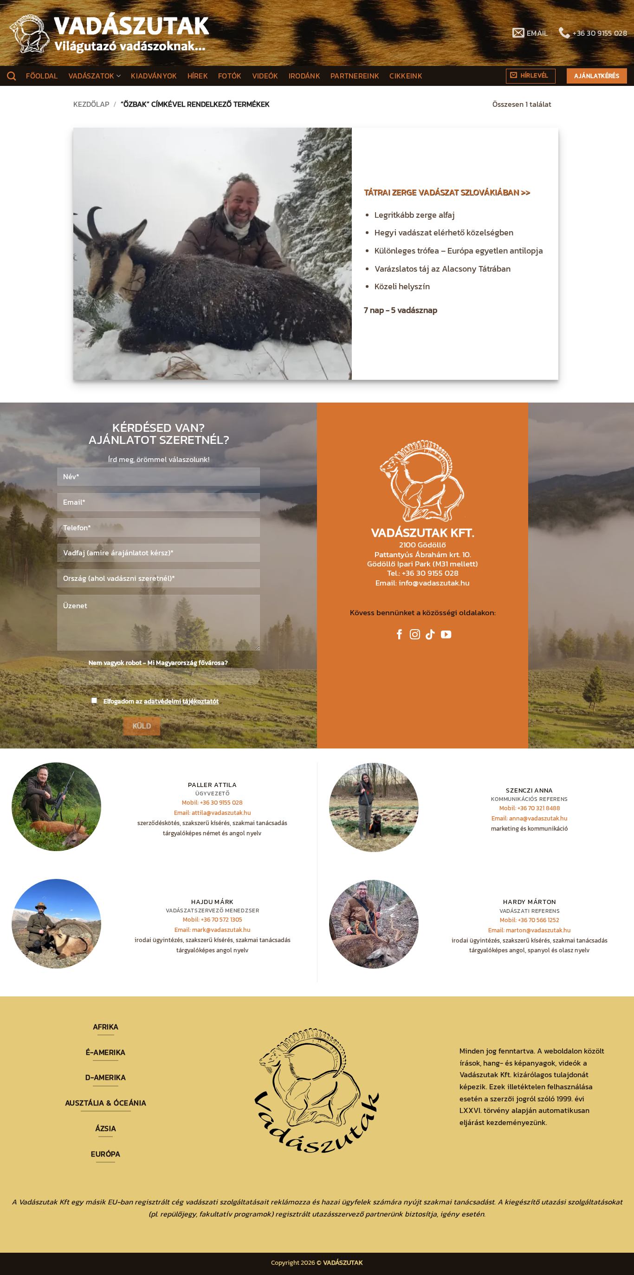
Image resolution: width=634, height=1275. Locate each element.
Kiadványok (154, 75)
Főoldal (42, 75)
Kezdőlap (91, 104)
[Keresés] (11, 76)
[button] (531, 76)
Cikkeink (405, 75)
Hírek (198, 75)
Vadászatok (91, 75)
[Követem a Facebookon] (400, 635)
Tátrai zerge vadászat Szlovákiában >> (447, 192)
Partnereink (355, 75)
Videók (265, 75)
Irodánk (304, 75)
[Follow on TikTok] (430, 635)
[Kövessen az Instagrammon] (415, 635)
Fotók (230, 75)
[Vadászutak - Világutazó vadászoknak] (109, 33)
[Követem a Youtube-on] (446, 635)
